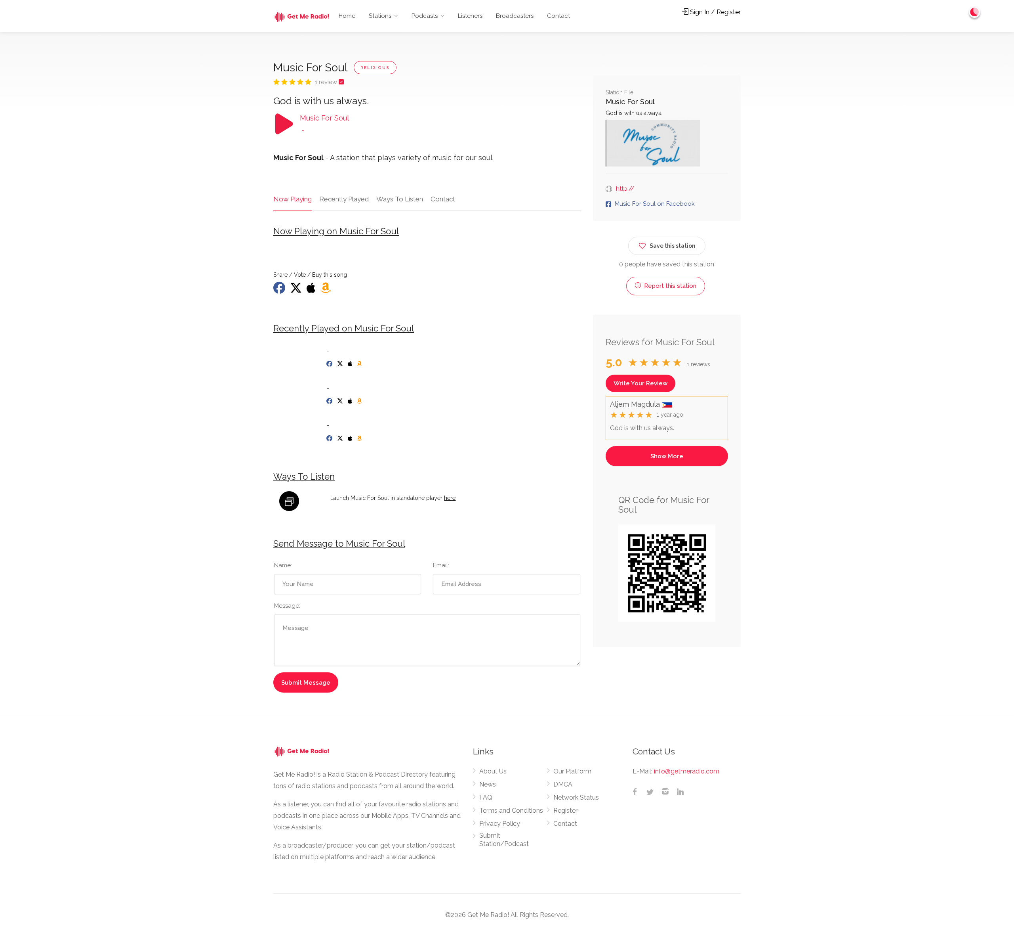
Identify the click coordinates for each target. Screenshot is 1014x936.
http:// (625, 188)
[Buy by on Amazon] (326, 290)
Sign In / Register (714, 12)
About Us (493, 771)
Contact (558, 15)
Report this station (669, 285)
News (487, 784)
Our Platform (572, 771)
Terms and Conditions (511, 810)
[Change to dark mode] (975, 12)
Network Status (576, 797)
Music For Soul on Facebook (655, 203)
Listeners (470, 15)
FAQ (485, 797)
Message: (287, 605)
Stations (380, 15)
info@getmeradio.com (686, 771)
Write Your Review (640, 383)
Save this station (672, 246)
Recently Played (344, 199)
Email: (441, 565)
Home (347, 15)
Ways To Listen (399, 199)
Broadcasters (515, 15)
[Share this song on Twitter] (296, 290)
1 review (327, 82)
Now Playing (292, 199)
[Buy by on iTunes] (312, 290)
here (450, 498)
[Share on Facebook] (280, 290)
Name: (283, 565)
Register (565, 810)
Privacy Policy (499, 823)
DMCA (562, 784)
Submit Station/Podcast (504, 840)
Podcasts (425, 15)
